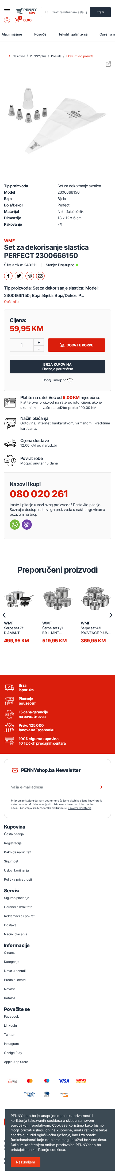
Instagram (11, 1044)
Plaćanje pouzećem (57, 366)
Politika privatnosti (18, 879)
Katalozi (10, 998)
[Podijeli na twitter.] (19, 276)
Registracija (13, 843)
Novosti (10, 989)
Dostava (10, 925)
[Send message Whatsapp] (15, 524)
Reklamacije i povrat (19, 916)
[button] (9, 20)
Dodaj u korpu (80, 345)
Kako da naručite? (17, 852)
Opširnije (11, 301)
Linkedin (10, 1025)
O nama (10, 953)
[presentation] (4, 615)
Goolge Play (13, 1053)
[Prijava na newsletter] (98, 787)
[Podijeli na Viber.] (29, 276)
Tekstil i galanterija (72, 34)
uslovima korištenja (79, 808)
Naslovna (19, 56)
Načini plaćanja (15, 934)
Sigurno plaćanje (16, 898)
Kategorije (11, 962)
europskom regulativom (30, 1125)
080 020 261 (39, 494)
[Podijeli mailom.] (40, 276)
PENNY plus (38, 56)
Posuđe (40, 34)
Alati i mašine (12, 34)
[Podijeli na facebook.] (8, 276)
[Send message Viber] (27, 524)
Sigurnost (11, 861)
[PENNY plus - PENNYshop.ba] (25, 10)
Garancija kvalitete (18, 907)
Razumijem (25, 1162)
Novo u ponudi (15, 971)
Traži (100, 12)
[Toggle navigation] (7, 11)
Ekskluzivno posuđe (79, 56)
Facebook (11, 1016)
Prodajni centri (15, 980)
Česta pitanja (14, 834)
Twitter (9, 1035)
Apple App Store (16, 1062)
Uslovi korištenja (16, 870)
